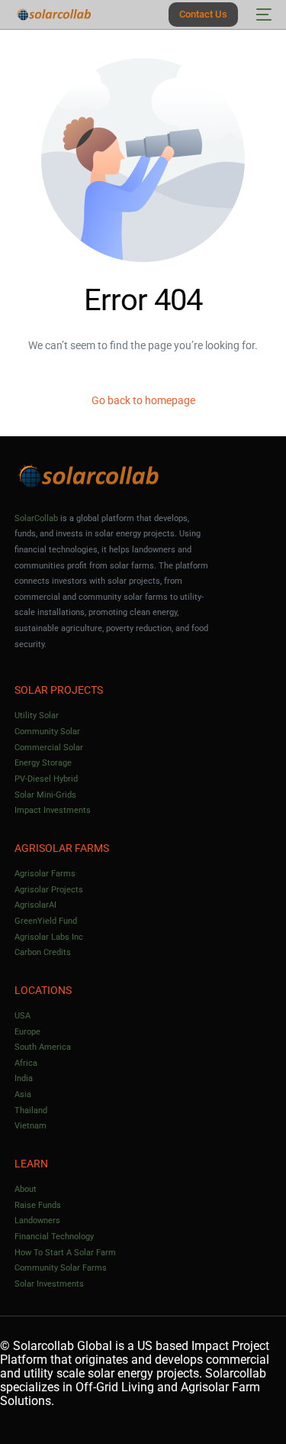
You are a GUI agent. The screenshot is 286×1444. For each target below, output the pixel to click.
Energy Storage (43, 763)
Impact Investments (52, 810)
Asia (22, 1094)
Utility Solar (36, 715)
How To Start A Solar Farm (65, 1253)
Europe (27, 1032)
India (23, 1078)
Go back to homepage (143, 400)
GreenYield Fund (45, 921)
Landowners (37, 1220)
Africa (25, 1063)
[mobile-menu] (262, 14)
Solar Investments (49, 1284)
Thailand (30, 1110)
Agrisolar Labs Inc (48, 937)
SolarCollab (36, 518)
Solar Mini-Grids (45, 795)
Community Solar (47, 732)
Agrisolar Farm (220, 1387)
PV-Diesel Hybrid (46, 779)
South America (42, 1047)
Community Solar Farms (60, 1268)
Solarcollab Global (62, 1346)
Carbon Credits (42, 952)
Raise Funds (37, 1205)
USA (22, 1016)
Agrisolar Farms (45, 874)
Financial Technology (54, 1237)
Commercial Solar (48, 748)
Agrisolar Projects (48, 890)
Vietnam (30, 1126)
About (25, 1189)
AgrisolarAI (35, 905)
